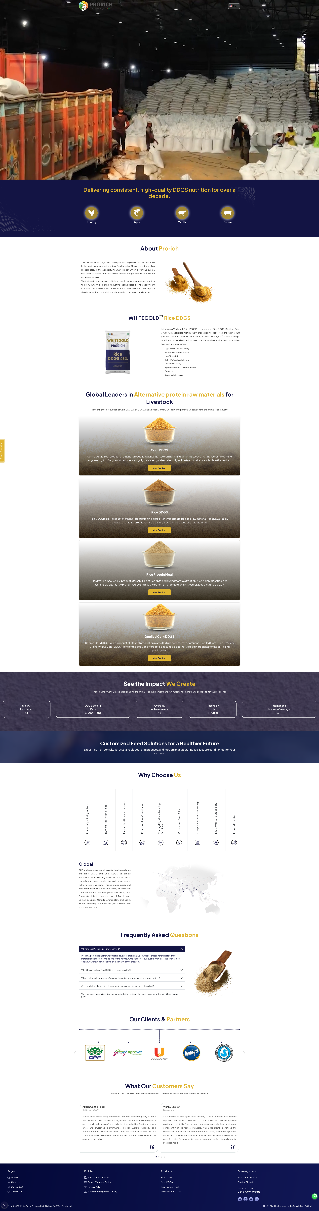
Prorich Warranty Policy (99, 1182)
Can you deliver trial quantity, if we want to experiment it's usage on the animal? (117, 986)
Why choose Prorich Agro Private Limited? (100, 949)
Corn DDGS (167, 1182)
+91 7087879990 (249, 1192)
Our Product (17, 1186)
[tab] (156, 1157)
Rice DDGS (166, 1177)
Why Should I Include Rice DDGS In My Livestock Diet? (106, 970)
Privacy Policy (95, 1186)
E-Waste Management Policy (102, 1191)
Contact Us (16, 1191)
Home (14, 1177)
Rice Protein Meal (170, 1186)
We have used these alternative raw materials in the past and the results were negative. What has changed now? (130, 995)
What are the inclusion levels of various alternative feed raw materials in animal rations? (120, 978)
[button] (75, 1053)
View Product (159, 468)
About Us (15, 1182)
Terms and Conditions (99, 1177)
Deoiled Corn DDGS (171, 1191)
